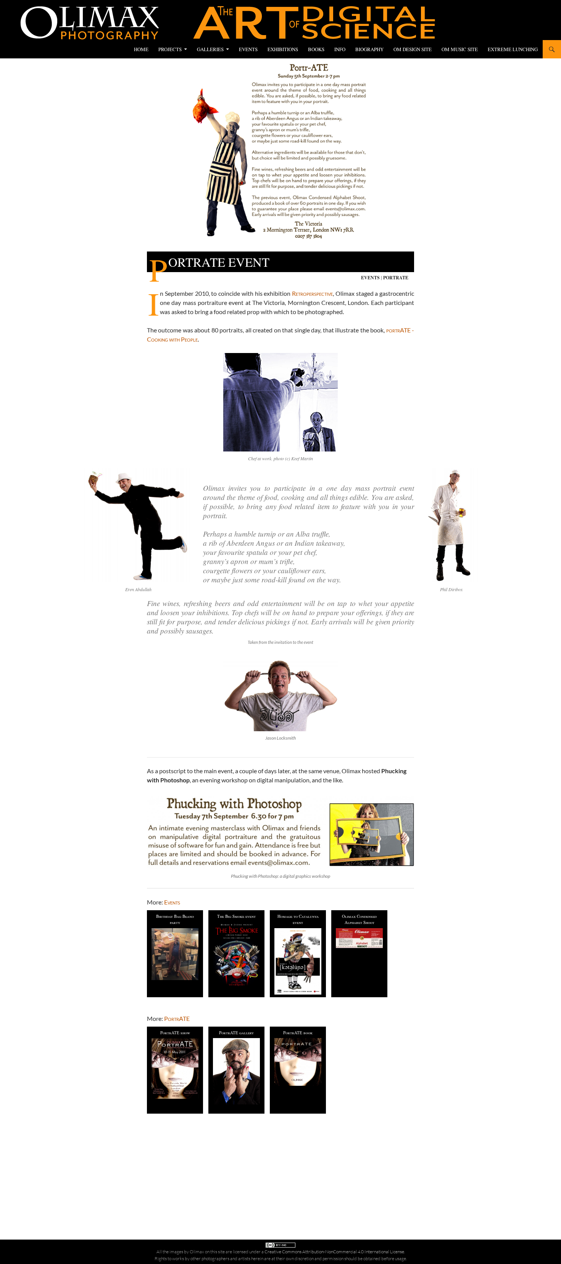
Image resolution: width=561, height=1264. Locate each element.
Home (141, 49)
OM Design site (412, 49)
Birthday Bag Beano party (175, 919)
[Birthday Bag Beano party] (175, 954)
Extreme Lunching (513, 49)
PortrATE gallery (236, 1032)
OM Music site (460, 49)
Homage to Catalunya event (298, 919)
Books (316, 49)
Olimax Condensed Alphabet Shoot (359, 919)
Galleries (210, 49)
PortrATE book (298, 1032)
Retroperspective (312, 293)
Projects (170, 49)
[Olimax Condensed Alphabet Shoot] (359, 938)
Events (248, 49)
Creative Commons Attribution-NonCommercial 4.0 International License (334, 1251)
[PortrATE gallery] (236, 1071)
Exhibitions (283, 49)
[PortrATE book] (297, 1062)
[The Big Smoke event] (236, 954)
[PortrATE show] (175, 1068)
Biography (369, 49)
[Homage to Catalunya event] (297, 961)
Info (339, 49)
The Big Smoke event (236, 916)
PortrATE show (175, 1032)
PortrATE (395, 277)
